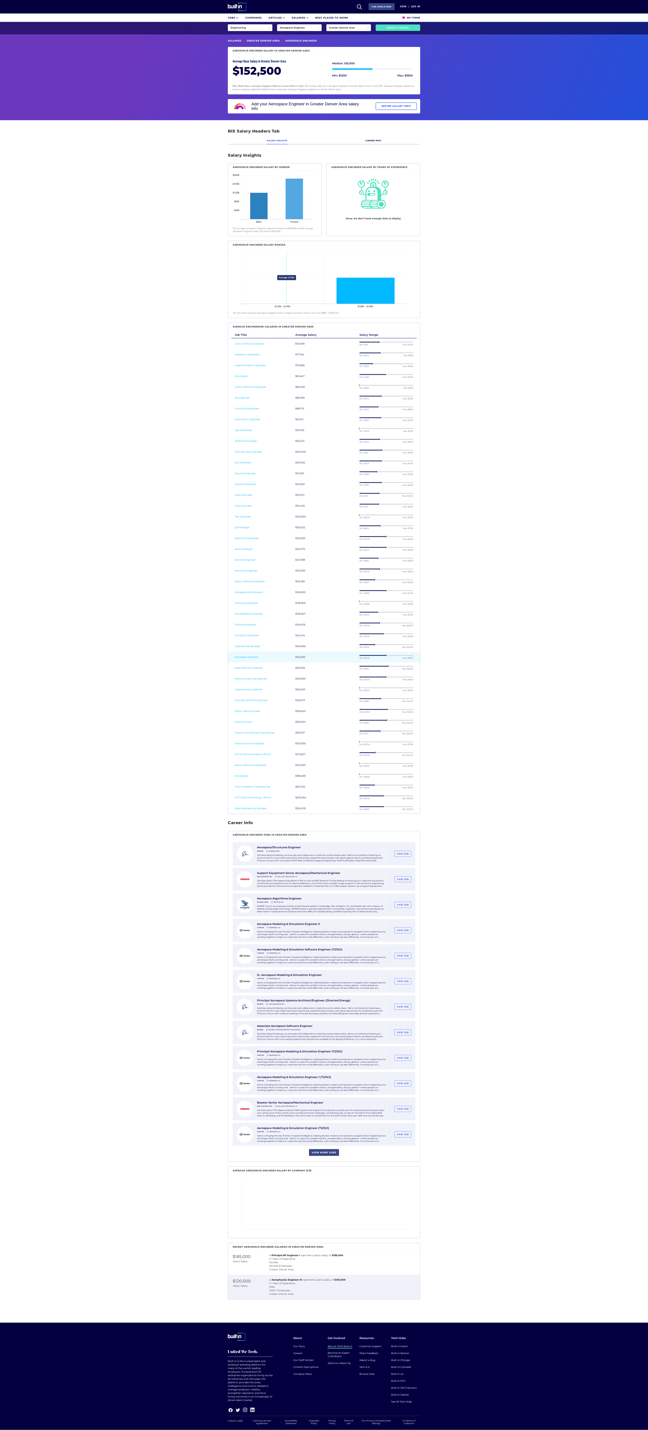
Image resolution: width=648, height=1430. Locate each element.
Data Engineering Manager (251, 808)
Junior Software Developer (250, 386)
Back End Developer (247, 538)
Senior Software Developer (250, 765)
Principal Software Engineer (251, 700)
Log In (415, 6)
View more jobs (324, 1152)
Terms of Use (348, 1422)
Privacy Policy (332, 1422)
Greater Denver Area (263, 40)
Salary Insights (277, 140)
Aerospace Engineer (246, 657)
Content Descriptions (306, 1367)
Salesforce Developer (247, 354)
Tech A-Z (364, 1367)
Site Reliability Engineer (249, 613)
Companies (253, 17)
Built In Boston (400, 1353)
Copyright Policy (314, 1422)
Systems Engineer (245, 484)
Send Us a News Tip (339, 1363)
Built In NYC (398, 1380)
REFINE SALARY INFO (396, 106)
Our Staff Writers (303, 1360)
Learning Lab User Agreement (262, 1422)
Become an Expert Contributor (338, 1354)
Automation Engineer (247, 419)
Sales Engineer (243, 494)
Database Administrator (249, 592)
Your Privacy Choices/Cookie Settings (376, 1422)
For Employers (382, 6)
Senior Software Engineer (250, 581)
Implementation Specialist (250, 365)
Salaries (299, 17)
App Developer (243, 430)
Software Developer (246, 603)
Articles (275, 17)
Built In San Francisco (404, 1387)
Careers (297, 1353)
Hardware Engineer (246, 570)
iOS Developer (243, 462)
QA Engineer (242, 397)
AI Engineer (241, 775)
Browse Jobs (366, 1373)
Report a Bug (367, 1360)
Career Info (373, 140)
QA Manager (242, 527)
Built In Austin (399, 1346)
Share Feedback (368, 1353)
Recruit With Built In (340, 1346)
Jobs (232, 17)
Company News (302, 1373)
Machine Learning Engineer (251, 678)
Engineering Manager (247, 646)
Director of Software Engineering (254, 732)
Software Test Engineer (248, 451)
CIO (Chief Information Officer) (253, 754)
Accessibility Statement (291, 1422)
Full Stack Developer (247, 635)
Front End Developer (247, 408)
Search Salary (398, 27)
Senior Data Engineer (247, 711)
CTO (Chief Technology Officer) (253, 797)
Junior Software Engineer (250, 343)
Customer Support (370, 1346)
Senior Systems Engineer (249, 743)
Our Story (299, 1346)
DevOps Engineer (245, 559)
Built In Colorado (401, 1367)
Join (403, 6)
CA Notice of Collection (408, 1422)
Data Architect (243, 721)
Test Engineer (243, 516)
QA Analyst (241, 376)
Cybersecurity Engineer (248, 689)
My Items (413, 17)
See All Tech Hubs (401, 1401)
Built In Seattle (400, 1394)
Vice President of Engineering (252, 786)
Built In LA (397, 1373)
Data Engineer (243, 505)
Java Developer (244, 548)
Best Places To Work (331, 17)
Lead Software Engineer (249, 667)
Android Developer (246, 440)
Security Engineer (245, 473)
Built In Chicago (400, 1360)
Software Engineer (246, 624)
